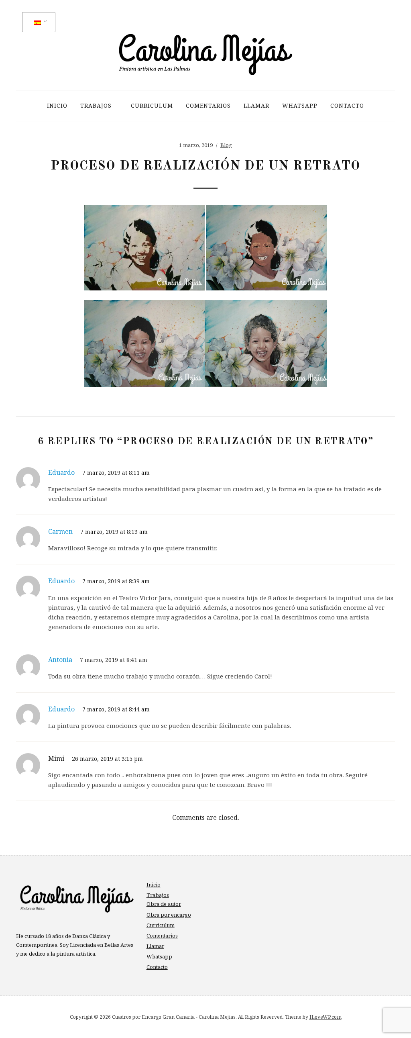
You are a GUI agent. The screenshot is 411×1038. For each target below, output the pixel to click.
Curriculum (152, 105)
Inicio (57, 105)
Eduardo (61, 472)
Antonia (60, 659)
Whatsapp (299, 105)
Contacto (347, 105)
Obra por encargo (168, 914)
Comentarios (208, 105)
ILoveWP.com (325, 1016)
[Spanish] (37, 22)
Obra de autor (163, 903)
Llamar (256, 105)
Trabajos (96, 105)
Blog (226, 145)
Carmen (60, 531)
